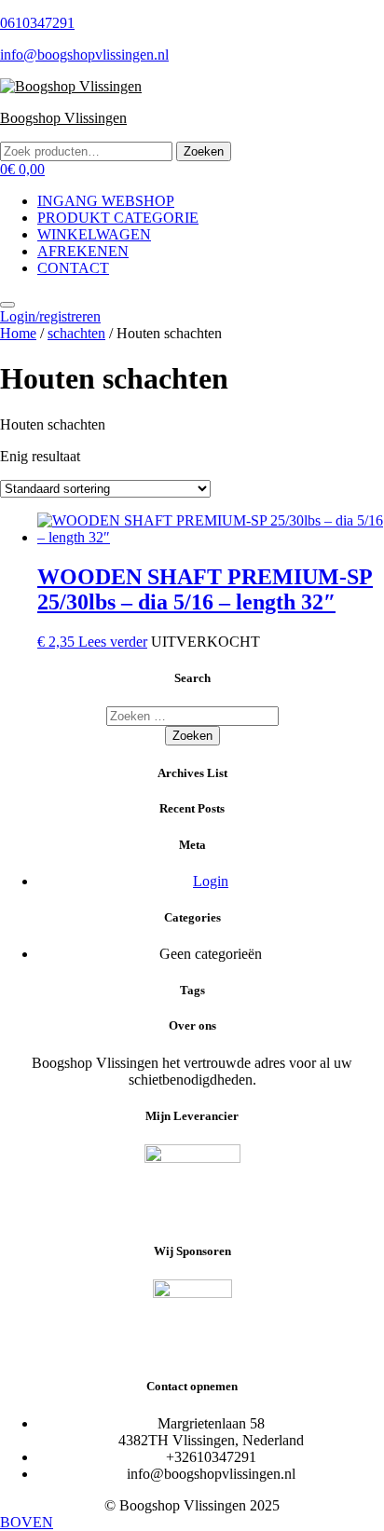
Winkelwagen (94, 234)
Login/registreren (50, 316)
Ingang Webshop (105, 201)
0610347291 (37, 23)
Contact (73, 268)
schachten (76, 333)
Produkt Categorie (118, 218)
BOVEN (26, 1522)
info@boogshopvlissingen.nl (84, 54)
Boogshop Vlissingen (63, 118)
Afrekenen (83, 251)
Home (18, 333)
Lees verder (112, 641)
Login (210, 881)
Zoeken (204, 151)
